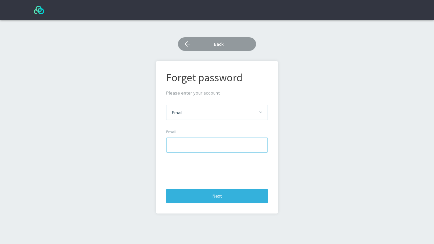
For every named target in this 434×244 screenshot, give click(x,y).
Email (171, 131)
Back (219, 44)
